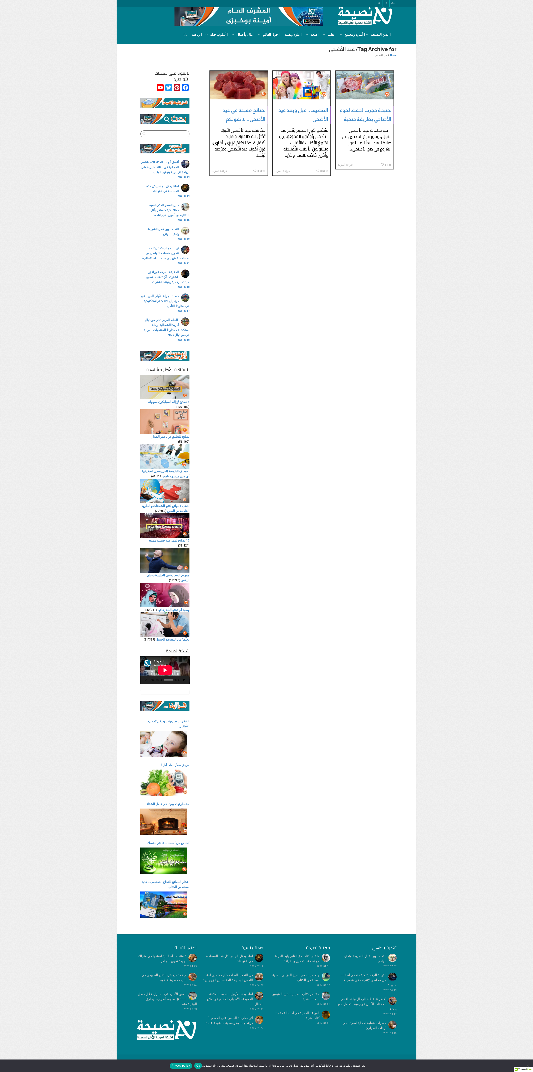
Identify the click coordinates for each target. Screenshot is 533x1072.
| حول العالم (271, 34)
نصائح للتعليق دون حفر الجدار (170, 437)
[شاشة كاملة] (146, 680)
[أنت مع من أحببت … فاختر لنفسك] (164, 861)
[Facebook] (386, 3)
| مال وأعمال (245, 34)
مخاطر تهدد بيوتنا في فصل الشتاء (168, 804)
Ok (198, 1065)
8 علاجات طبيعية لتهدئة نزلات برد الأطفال (168, 723)
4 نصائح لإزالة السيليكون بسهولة (168, 402)
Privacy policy (181, 1065)
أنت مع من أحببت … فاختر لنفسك (168, 843)
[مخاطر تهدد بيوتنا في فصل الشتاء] (164, 822)
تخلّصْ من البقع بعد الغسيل (172, 639)
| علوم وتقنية (293, 34)
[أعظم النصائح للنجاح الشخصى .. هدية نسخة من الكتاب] (164, 904)
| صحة (314, 34)
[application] (165, 670)
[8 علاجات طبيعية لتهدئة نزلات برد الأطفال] (164, 744)
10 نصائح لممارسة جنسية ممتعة (168, 540)
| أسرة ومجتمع (354, 34)
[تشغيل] (184, 680)
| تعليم (331, 34)
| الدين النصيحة (380, 34)
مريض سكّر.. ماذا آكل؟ (175, 765)
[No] (528, 1066)
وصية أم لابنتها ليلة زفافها (173, 610)
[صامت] (153, 680)
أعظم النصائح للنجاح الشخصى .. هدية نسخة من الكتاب (165, 884)
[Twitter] (379, 3)
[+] (364, 85)
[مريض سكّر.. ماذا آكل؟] (164, 783)
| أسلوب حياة (218, 34)
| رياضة (197, 34)
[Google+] (393, 3)
